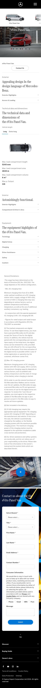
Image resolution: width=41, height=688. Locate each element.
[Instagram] (13, 666)
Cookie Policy (11, 596)
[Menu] (35, 4)
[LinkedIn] (17, 666)
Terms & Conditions (9, 671)
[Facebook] (3, 666)
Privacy (24, 594)
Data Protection (8, 676)
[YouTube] (8, 666)
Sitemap (19, 676)
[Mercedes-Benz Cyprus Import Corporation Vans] (20, 4)
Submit (20, 622)
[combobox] (20, 517)
